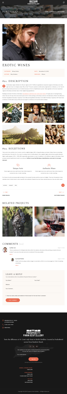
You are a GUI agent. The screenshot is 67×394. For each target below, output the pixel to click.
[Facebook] (30, 346)
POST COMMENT (13, 300)
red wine (5, 185)
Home (46, 11)
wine (16, 185)
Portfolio (53, 11)
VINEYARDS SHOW (12, 235)
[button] (64, 2)
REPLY (11, 254)
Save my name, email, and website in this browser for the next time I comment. (26, 295)
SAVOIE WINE (42, 235)
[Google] (37, 346)
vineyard (11, 185)
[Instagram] (33, 346)
